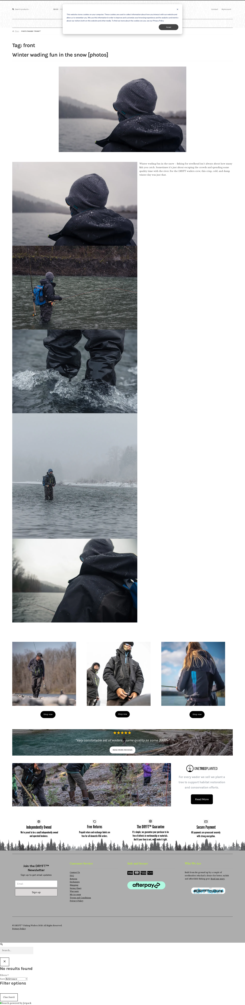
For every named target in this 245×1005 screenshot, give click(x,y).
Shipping (74, 885)
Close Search (9, 997)
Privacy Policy (76, 901)
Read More (202, 799)
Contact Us (75, 872)
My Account (226, 9)
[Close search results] (4, 962)
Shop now (48, 714)
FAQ (72, 876)
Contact (214, 9)
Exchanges (75, 882)
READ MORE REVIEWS (122, 750)
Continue (185, 994)
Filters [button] (7, 975)
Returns (73, 879)
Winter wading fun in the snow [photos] (60, 55)
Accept (168, 27)
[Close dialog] (239, 962)
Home (17, 31)
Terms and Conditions (80, 898)
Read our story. (218, 879)
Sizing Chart (75, 888)
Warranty (74, 891)
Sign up (36, 892)
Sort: (2, 979)
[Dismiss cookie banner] (177, 9)
